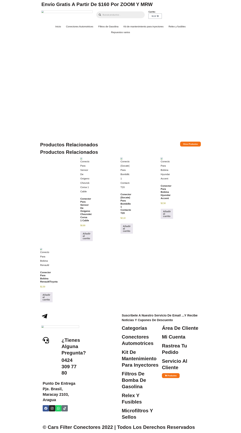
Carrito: (152, 12)
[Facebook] (46, 408)
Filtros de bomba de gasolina (134, 380)
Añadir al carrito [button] (86, 236)
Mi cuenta (173, 337)
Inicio (58, 26)
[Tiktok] (65, 408)
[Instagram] (52, 408)
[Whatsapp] (58, 408)
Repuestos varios (120, 32)
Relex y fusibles (177, 26)
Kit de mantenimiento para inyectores (144, 26)
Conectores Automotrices (79, 26)
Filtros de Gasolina (108, 26)
